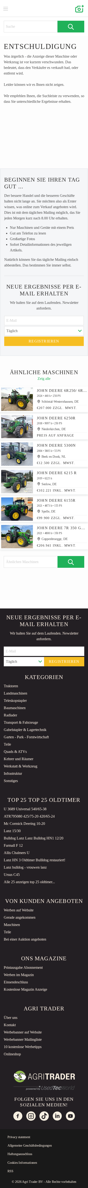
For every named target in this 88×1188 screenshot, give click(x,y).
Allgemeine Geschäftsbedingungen (30, 1145)
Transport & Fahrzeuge (21, 722)
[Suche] (70, 26)
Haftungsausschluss (20, 1154)
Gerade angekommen (19, 917)
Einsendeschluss (16, 982)
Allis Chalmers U (17, 853)
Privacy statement (19, 1137)
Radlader (10, 715)
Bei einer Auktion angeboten (25, 939)
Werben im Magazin (19, 975)
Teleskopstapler (15, 701)
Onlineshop (12, 1054)
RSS (10, 1171)
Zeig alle (44, 379)
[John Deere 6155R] (17, 509)
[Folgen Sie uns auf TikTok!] (44, 1116)
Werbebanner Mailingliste (23, 1039)
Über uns (10, 1018)
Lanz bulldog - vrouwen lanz (25, 867)
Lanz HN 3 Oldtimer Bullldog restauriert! (34, 860)
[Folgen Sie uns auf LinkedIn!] (57, 1116)
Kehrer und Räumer (18, 759)
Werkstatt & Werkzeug (20, 766)
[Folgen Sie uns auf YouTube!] (70, 1116)
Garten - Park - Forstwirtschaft (26, 737)
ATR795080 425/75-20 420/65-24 (29, 816)
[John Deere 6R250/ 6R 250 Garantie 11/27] (17, 399)
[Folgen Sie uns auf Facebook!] (18, 1116)
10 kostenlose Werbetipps (23, 1047)
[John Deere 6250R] (17, 427)
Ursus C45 (12, 875)
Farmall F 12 (13, 845)
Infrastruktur (13, 773)
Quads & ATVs (15, 752)
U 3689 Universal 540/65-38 (25, 809)
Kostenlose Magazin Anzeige (25, 989)
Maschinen (12, 925)
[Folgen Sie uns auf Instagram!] (31, 1116)
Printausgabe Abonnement (23, 967)
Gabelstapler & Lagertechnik (25, 730)
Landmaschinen (15, 693)
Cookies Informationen (22, 1162)
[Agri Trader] (44, 8)
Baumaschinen (15, 708)
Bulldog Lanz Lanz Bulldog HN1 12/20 (33, 838)
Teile (7, 744)
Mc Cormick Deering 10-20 (24, 824)
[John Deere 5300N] (17, 454)
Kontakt (10, 1025)
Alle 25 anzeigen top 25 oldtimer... (29, 882)
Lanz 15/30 (12, 831)
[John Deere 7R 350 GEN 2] (17, 536)
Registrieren (44, 341)
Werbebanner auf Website (23, 1032)
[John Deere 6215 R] (17, 481)
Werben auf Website (19, 910)
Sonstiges (11, 781)
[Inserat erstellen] (78, 8)
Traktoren (11, 686)
